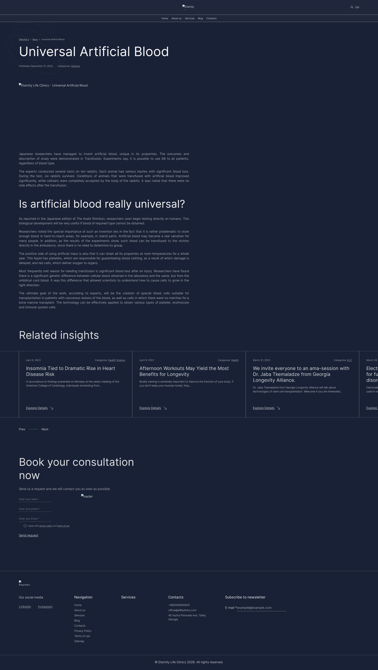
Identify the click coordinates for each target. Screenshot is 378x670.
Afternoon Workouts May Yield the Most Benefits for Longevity (184, 371)
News (35, 39)
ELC (349, 360)
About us (176, 18)
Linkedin (25, 606)
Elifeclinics (24, 39)
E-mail (231, 607)
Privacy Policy (82, 630)
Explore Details (37, 408)
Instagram (45, 606)
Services (189, 18)
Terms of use (82, 636)
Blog (200, 18)
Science (75, 65)
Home (165, 18)
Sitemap (79, 641)
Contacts (211, 18)
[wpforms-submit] (358, 600)
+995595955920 (179, 605)
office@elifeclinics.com (182, 610)
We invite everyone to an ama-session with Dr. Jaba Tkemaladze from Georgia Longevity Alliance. (301, 374)
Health (112, 360)
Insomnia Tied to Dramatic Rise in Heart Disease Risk (70, 371)
